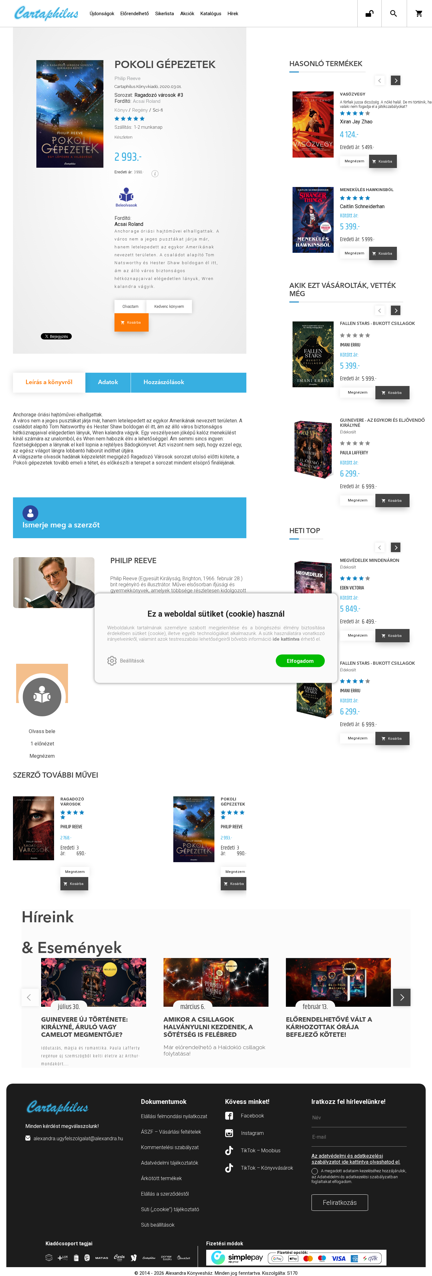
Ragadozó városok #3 (158, 95)
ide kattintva (286, 639)
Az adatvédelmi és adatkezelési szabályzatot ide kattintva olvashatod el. (356, 1159)
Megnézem (75, 872)
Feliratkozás (340, 1202)
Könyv (120, 110)
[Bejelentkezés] (369, 13)
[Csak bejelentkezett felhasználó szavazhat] (117, 118)
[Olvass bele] (126, 197)
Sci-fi (158, 110)
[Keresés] (393, 13)
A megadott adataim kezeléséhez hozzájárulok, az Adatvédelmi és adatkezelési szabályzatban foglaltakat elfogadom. (359, 1176)
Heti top (304, 531)
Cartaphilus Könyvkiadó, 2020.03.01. (148, 86)
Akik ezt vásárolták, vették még (342, 290)
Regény (140, 110)
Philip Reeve (127, 78)
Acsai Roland (146, 101)
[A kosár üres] (419, 13)
